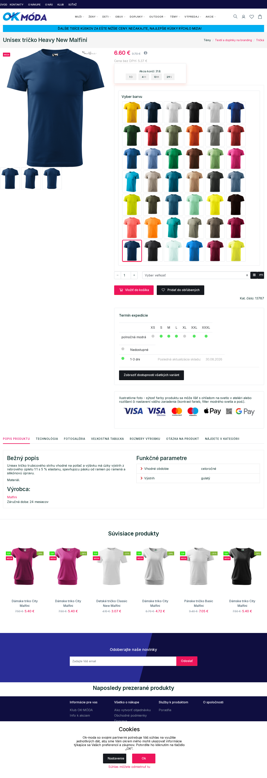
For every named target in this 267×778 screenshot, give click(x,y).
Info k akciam (80, 715)
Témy (174, 16)
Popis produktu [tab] (16, 438)
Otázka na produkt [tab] (182, 438)
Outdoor (156, 16)
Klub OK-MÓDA (81, 710)
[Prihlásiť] (243, 17)
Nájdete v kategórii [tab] (222, 438)
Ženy (92, 16)
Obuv (119, 16)
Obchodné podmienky (130, 715)
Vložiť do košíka (137, 290)
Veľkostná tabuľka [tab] (107, 438)
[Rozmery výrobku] (260, 275)
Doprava (120, 721)
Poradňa (165, 710)
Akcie (210, 16)
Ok (144, 758)
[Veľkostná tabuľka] (253, 275)
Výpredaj (192, 16)
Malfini (12, 497)
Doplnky (136, 16)
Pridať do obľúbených (183, 290)
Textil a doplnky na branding (233, 40)
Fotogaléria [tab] (74, 438)
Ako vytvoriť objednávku (132, 710)
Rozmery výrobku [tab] (145, 438)
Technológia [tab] (47, 438)
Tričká (260, 40)
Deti (105, 16)
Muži (78, 16)
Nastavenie (116, 758)
